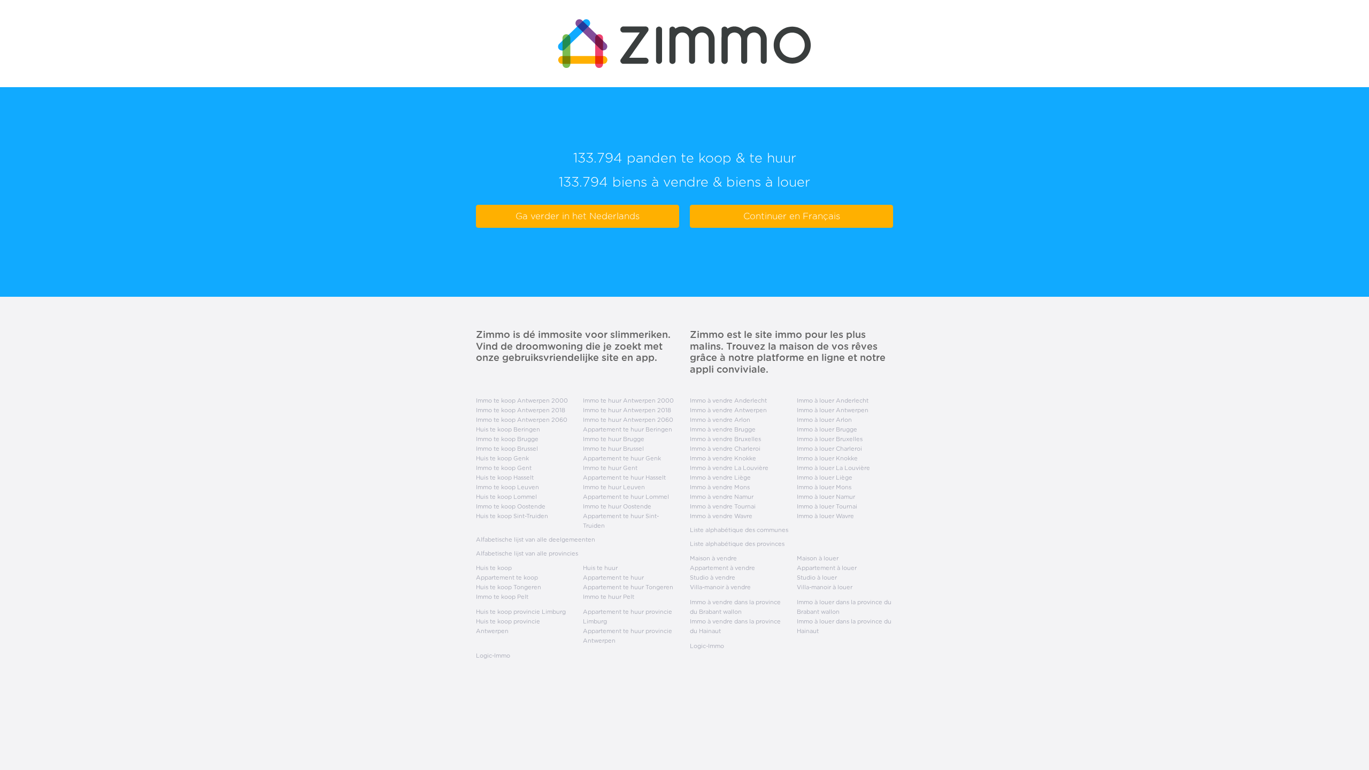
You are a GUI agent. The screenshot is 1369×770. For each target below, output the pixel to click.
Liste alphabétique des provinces (737, 544)
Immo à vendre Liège (720, 477)
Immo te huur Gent (610, 468)
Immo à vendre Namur (721, 496)
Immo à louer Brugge (827, 429)
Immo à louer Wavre (825, 516)
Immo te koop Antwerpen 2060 (521, 420)
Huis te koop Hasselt (505, 477)
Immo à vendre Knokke (723, 458)
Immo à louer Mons (824, 487)
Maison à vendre (713, 558)
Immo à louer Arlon (824, 420)
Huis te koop (494, 568)
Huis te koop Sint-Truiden (512, 516)
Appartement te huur (613, 577)
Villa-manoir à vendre (720, 587)
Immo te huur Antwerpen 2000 (628, 400)
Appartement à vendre (722, 568)
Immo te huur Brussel (613, 448)
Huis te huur (600, 568)
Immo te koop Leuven (507, 487)
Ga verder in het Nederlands (578, 216)
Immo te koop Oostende (510, 506)
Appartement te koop (507, 577)
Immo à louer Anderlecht (832, 400)
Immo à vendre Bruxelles (725, 439)
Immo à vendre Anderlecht (728, 400)
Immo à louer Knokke (827, 458)
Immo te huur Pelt (608, 596)
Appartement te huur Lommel (626, 496)
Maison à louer (818, 558)
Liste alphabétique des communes (739, 530)
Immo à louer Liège (824, 477)
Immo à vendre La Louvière (729, 468)
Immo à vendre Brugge (723, 429)
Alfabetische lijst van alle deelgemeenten (535, 539)
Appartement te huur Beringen (627, 429)
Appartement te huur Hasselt (624, 477)
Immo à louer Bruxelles (830, 439)
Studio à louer (817, 577)
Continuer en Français (791, 216)
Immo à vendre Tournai (723, 506)
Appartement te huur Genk (622, 458)
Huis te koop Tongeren (508, 587)
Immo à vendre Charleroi (725, 448)
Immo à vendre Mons (720, 487)
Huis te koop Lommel (506, 496)
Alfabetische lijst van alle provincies (527, 553)
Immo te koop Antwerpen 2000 (522, 400)
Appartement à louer (827, 568)
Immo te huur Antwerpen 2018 (627, 410)
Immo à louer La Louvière (833, 468)
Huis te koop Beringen (508, 429)
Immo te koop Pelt (502, 596)
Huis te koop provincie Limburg (521, 611)
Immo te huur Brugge (613, 439)
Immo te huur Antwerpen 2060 (628, 420)
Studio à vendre (712, 577)
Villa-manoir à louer (824, 587)
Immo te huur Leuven (614, 487)
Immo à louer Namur (826, 496)
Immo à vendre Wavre (721, 516)
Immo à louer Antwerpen (832, 410)
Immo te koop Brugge (507, 439)
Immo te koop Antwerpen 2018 (520, 410)
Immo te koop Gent (504, 468)
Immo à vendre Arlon (720, 420)
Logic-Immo (493, 655)
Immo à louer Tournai (827, 506)
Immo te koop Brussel (507, 448)
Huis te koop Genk (502, 458)
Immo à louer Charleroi (829, 448)
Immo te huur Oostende (617, 506)
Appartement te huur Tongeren (628, 587)
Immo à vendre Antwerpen (728, 410)
